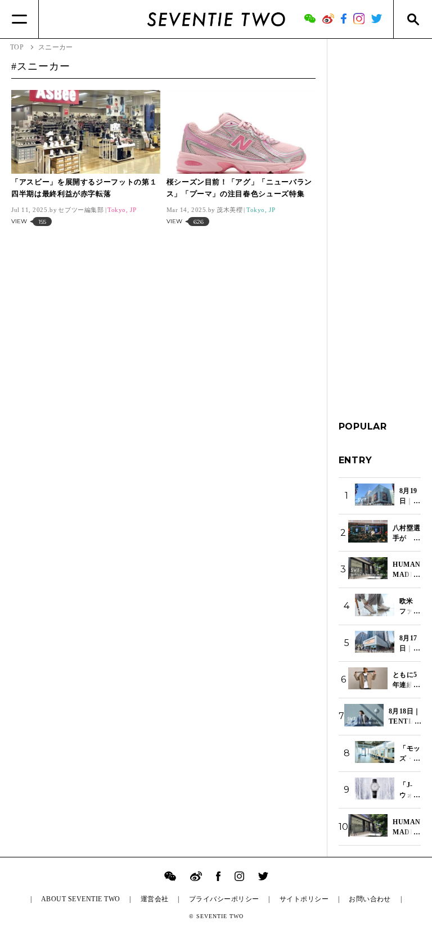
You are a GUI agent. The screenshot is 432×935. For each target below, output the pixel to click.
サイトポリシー (304, 899)
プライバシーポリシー (224, 899)
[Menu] (19, 19)
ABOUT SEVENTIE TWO (80, 899)
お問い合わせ (370, 899)
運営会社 (155, 899)
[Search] (412, 19)
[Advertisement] (380, 218)
